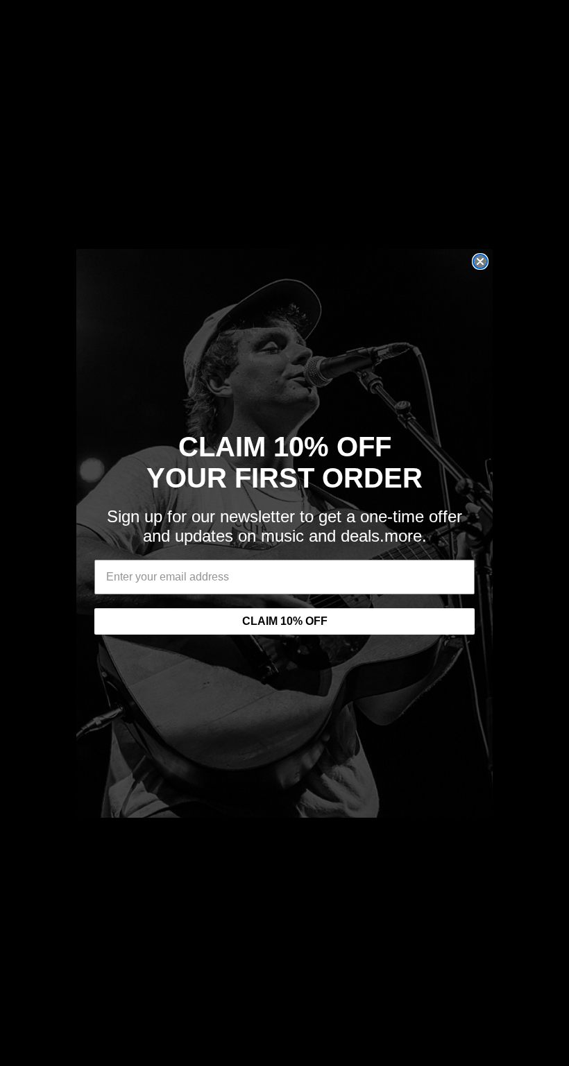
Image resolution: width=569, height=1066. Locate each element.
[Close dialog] (480, 261)
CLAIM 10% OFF (285, 621)
